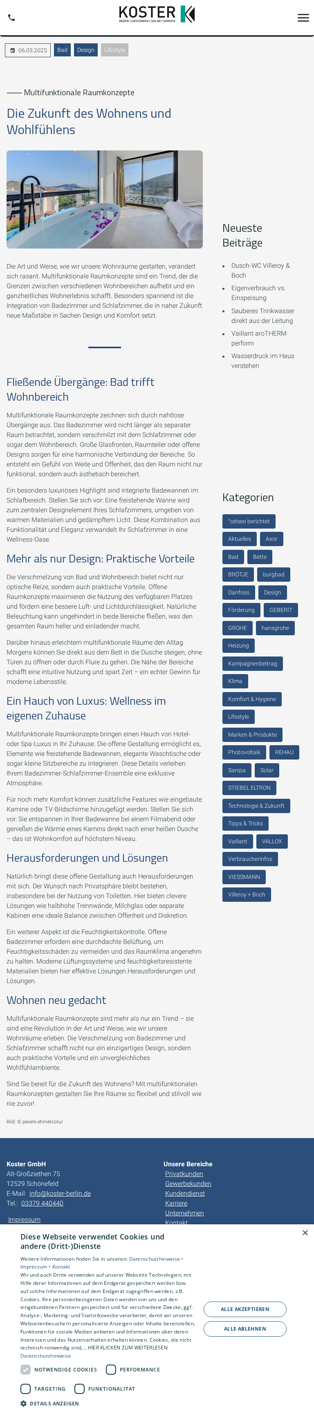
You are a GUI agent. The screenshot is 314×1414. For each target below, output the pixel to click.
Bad (62, 50)
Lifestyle (114, 50)
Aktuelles (239, 539)
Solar (267, 770)
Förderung (241, 610)
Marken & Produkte (252, 734)
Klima (235, 681)
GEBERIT (280, 610)
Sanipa (237, 770)
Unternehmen (184, 1213)
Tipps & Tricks (245, 823)
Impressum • (36, 1266)
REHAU (284, 752)
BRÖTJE (238, 574)
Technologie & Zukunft (256, 805)
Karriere (176, 1203)
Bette (260, 556)
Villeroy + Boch (246, 894)
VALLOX (272, 841)
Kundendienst (185, 1193)
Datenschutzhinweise (46, 1355)
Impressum (24, 1220)
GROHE (237, 628)
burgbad (274, 574)
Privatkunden (184, 1174)
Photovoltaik (244, 752)
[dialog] (157, 1319)
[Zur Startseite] (157, 17)
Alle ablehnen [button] (245, 1328)
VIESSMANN (244, 877)
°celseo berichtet (249, 521)
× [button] (305, 1233)
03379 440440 (42, 1203)
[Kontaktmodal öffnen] (11, 17)
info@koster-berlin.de (60, 1193)
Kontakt (176, 1223)
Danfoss (238, 592)
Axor (272, 539)
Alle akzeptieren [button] (245, 1309)
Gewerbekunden (188, 1184)
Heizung (238, 645)
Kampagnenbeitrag (252, 663)
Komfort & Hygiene (252, 699)
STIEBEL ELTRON (249, 787)
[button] (303, 17)
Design (85, 50)
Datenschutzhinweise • (156, 1258)
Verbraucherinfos (250, 859)
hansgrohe (275, 628)
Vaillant (237, 841)
